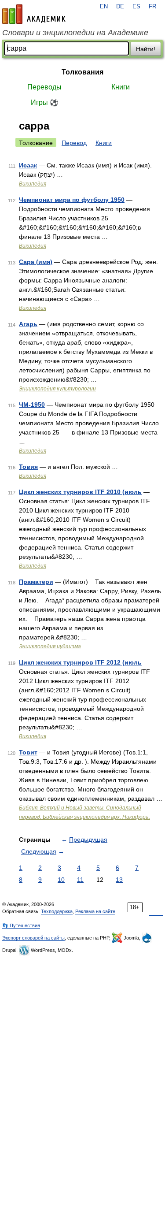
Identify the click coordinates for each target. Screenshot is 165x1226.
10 (61, 879)
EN (104, 7)
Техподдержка (57, 911)
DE (120, 7)
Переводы (44, 87)
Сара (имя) (35, 261)
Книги (120, 87)
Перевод (74, 142)
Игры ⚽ (45, 102)
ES (136, 7)
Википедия (32, 184)
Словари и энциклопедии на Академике (75, 32)
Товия (28, 466)
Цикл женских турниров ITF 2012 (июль (80, 662)
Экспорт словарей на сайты (33, 937)
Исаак (28, 165)
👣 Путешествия (21, 925)
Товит (28, 752)
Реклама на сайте (95, 911)
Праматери (36, 581)
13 (119, 879)
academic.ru (34, 14)
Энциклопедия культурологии (57, 389)
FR (152, 7)
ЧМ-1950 (32, 404)
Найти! (145, 48)
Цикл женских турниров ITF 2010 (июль (80, 491)
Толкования (82, 72)
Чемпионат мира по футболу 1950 (72, 199)
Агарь (28, 323)
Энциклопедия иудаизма (50, 646)
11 (80, 879)
